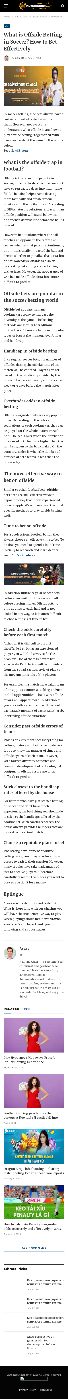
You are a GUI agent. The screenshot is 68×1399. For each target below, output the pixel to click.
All (7, 26)
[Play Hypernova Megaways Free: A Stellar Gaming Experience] (34, 1035)
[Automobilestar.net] (36, 6)
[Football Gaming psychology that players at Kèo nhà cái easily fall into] (34, 1091)
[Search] (62, 6)
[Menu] (6, 6)
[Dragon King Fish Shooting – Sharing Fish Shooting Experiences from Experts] (34, 1146)
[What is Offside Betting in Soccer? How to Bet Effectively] (34, 86)
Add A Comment (34, 1248)
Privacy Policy (27, 1390)
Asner (19, 58)
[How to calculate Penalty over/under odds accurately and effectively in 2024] (34, 1202)
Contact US (46, 1390)
